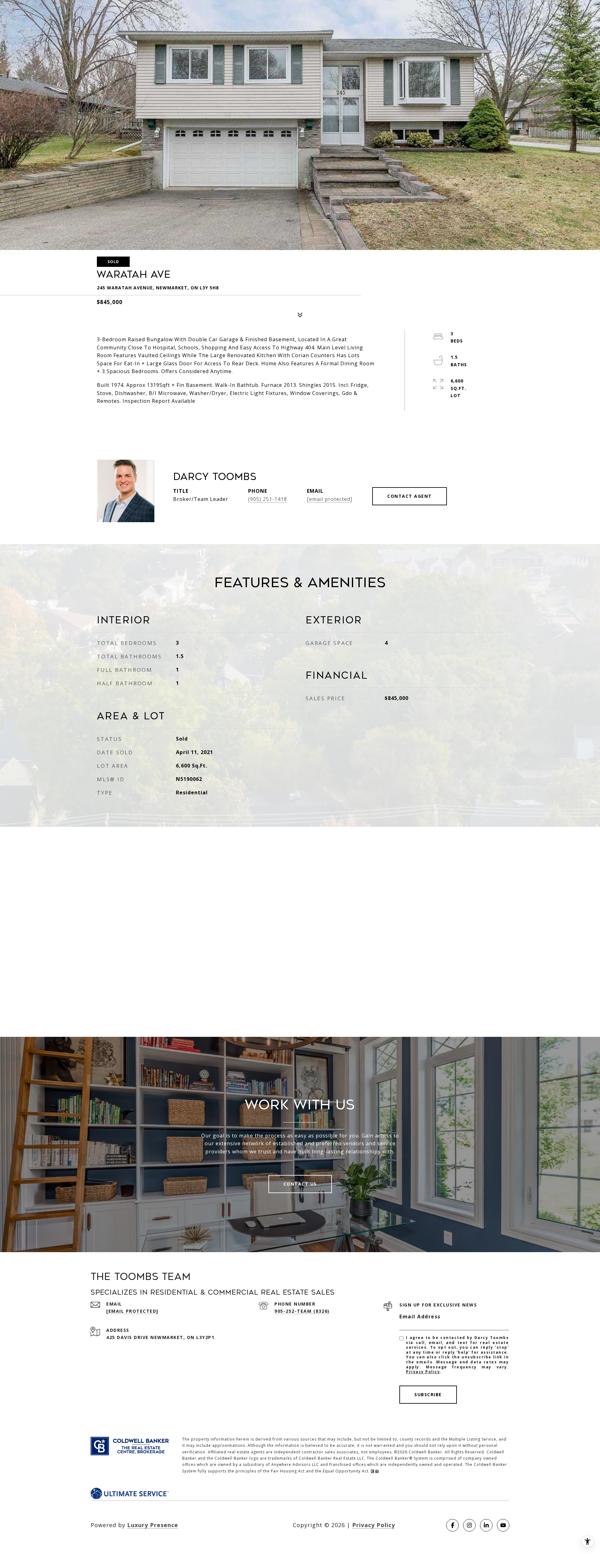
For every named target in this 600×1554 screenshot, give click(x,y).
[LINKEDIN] (486, 1525)
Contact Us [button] (300, 1184)
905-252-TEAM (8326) (302, 1311)
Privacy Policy (423, 1371)
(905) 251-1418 (267, 499)
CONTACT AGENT (409, 496)
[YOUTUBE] (503, 1525)
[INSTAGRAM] (469, 1525)
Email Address (420, 1316)
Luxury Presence (152, 1525)
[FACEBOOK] (452, 1525)
